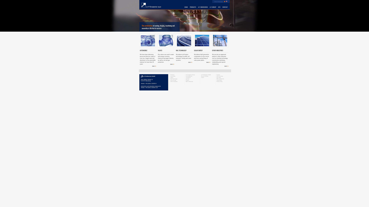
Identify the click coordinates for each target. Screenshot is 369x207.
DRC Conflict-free (220, 78)
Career (202, 77)
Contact (218, 74)
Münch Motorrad (189, 81)
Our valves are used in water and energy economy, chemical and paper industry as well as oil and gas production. (166, 58)
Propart (187, 80)
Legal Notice (219, 80)
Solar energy (198, 50)
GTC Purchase (219, 76)
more (153, 66)
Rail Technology (173, 78)
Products (172, 74)
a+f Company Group (190, 74)
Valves (160, 50)
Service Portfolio (204, 76)
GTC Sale (218, 77)
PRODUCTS (193, 7)
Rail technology (181, 50)
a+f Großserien (189, 76)
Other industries (217, 50)
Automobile (143, 50)
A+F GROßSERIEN (203, 7)
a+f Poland (188, 77)
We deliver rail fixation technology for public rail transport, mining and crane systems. (183, 57)
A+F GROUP (213, 7)
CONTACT (225, 7)
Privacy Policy (219, 81)
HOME (186, 7)
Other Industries (173, 81)
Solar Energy (173, 80)
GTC (219, 7)
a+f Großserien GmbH (206, 74)
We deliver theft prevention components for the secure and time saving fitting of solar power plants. (201, 57)
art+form (151, 5)
